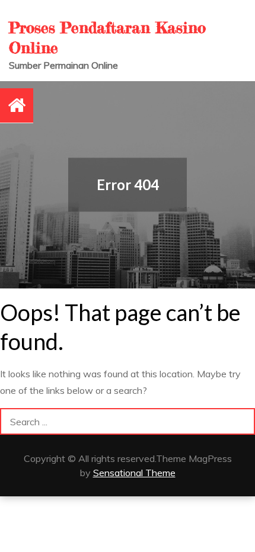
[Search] (241, 421)
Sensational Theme (134, 473)
